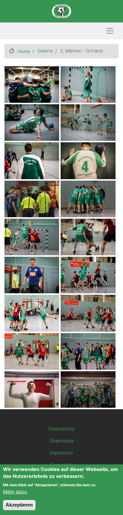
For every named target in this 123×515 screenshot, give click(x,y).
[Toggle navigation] (110, 31)
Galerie (45, 51)
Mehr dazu (15, 492)
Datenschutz (61, 428)
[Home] (61, 11)
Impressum (61, 452)
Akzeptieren (19, 505)
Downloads (62, 440)
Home (23, 51)
